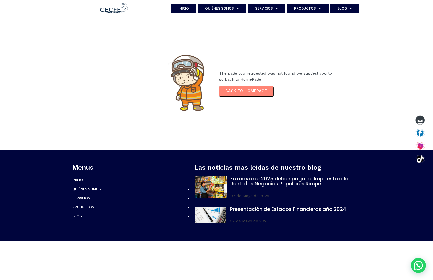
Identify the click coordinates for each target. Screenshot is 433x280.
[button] (418, 265)
